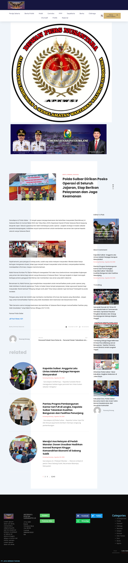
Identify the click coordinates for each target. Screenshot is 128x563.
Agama (119, 543)
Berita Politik (29, 13)
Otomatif (44, 18)
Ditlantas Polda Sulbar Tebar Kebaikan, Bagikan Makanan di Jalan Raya (105, 374)
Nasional (65, 18)
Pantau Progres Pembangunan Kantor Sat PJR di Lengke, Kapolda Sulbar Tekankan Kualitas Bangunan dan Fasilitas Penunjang (63, 408)
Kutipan (119, 531)
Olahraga (92, 13)
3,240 (53, 477)
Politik (55, 18)
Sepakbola (71, 13)
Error (118, 538)
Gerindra (51, 13)
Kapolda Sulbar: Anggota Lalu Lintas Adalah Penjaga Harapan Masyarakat (61, 371)
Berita (82, 13)
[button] (102, 15)
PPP (60, 13)
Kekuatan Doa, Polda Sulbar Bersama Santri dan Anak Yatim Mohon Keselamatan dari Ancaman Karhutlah (106, 402)
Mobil (41, 13)
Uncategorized (121, 518)
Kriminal (69, 174)
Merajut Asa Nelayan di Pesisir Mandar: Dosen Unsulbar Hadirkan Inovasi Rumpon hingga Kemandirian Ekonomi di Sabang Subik (63, 447)
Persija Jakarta (14, 13)
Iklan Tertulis (121, 536)
